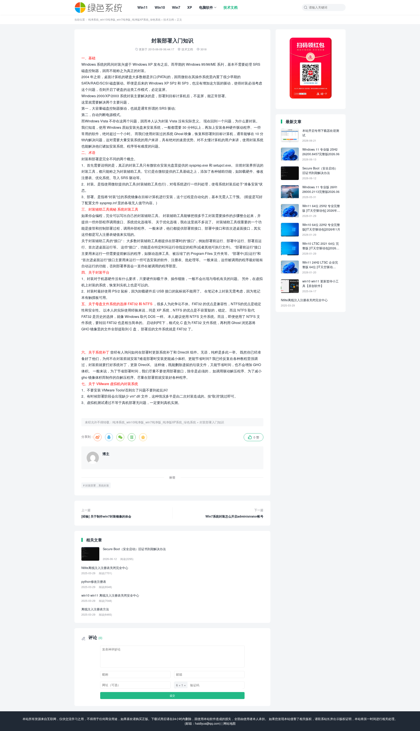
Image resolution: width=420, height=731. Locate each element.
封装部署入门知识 (212, 422)
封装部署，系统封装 (97, 485)
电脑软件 (206, 7)
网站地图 (229, 723)
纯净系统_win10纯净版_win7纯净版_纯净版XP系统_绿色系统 (124, 19)
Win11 (142, 7)
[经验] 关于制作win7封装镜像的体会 (106, 513)
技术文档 (231, 7)
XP (189, 7)
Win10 (160, 7)
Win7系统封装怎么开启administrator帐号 (234, 513)
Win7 (176, 7)
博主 (105, 454)
